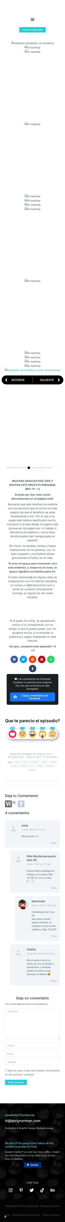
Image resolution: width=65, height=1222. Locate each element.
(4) (14, 802)
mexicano (14, 766)
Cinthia (31, 949)
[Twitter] (31, 1190)
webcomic (50, 766)
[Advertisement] (32, 86)
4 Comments (50, 757)
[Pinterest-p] (21, 1190)
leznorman (38, 901)
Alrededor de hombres (34, 754)
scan (32, 766)
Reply (54, 842)
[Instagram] (10, 1190)
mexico (24, 766)
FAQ (8, 1215)
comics (25, 762)
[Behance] (52, 1190)
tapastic (40, 766)
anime (17, 762)
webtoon (32, 770)
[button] (32, 19)
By (16, 757)
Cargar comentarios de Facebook (34, 697)
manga (44, 762)
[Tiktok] (42, 1190)
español (34, 762)
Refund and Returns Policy (26, 1215)
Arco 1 (50, 754)
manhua (53, 762)
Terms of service (51, 1215)
